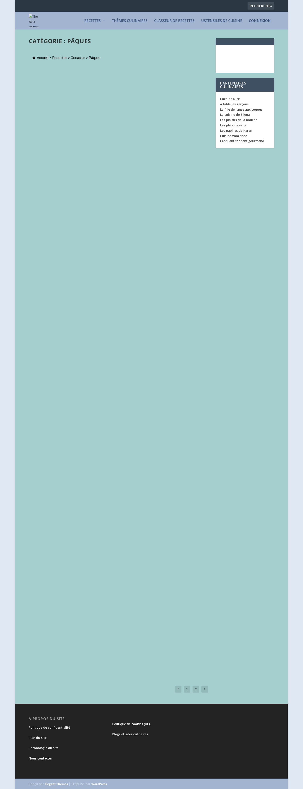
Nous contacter (40, 758)
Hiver (51, 87)
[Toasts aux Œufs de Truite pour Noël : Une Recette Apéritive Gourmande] (110, 535)
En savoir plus (48, 105)
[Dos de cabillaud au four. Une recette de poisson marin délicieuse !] (107, 121)
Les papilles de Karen (236, 130)
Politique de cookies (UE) (131, 724)
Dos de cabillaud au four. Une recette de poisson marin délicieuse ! (104, 130)
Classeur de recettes (174, 21)
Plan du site (38, 738)
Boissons (38, 188)
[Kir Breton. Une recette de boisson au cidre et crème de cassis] (106, 172)
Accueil (42, 58)
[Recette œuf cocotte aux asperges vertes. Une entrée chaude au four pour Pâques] (119, 429)
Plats (69, 87)
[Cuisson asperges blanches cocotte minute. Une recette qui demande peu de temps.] (119, 479)
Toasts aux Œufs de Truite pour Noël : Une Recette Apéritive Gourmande (108, 544)
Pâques (60, 87)
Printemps (71, 294)
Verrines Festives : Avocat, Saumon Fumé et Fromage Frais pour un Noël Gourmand (108, 234)
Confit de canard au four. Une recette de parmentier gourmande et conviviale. (116, 80)
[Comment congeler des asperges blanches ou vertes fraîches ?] (112, 328)
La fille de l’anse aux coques (241, 109)
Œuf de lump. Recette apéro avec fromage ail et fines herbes (96, 645)
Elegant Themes (56, 784)
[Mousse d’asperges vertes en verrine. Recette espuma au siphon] (102, 277)
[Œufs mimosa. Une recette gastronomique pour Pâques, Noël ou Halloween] (113, 585)
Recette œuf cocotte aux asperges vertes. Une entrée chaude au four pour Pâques (119, 438)
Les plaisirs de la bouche (238, 120)
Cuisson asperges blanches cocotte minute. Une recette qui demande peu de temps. (112, 491)
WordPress (99, 784)
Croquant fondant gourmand (242, 141)
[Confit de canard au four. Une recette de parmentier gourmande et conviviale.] (117, 71)
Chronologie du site (44, 748)
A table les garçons (234, 104)
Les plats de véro (233, 125)
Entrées (38, 243)
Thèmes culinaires (130, 21)
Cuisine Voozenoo (233, 136)
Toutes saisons (70, 137)
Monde (37, 137)
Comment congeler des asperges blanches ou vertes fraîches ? (99, 337)
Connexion (260, 21)
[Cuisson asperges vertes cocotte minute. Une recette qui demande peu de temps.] (117, 378)
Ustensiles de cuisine (221, 21)
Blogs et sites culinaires (130, 734)
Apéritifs (38, 294)
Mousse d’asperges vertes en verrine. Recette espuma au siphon (99, 287)
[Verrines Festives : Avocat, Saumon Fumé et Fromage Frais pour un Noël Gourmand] (119, 222)
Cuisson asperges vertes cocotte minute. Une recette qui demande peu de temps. (116, 387)
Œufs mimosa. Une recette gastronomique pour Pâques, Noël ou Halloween (113, 594)
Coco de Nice (230, 99)
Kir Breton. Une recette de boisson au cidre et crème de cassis (98, 181)
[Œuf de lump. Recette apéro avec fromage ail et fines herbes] (107, 635)
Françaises (40, 87)
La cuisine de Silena (235, 114)
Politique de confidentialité (49, 727)
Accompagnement (44, 344)
